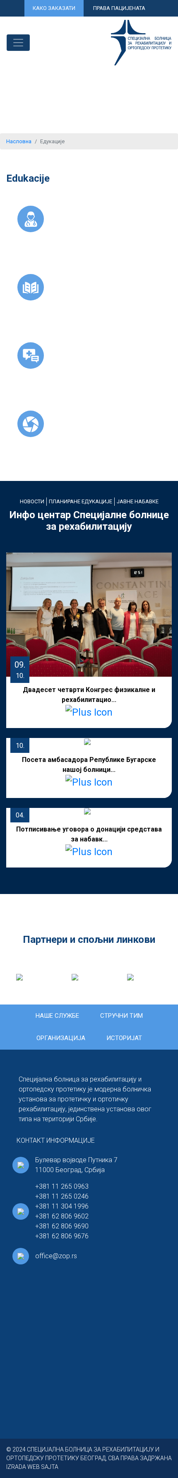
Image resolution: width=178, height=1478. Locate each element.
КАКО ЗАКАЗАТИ (54, 8)
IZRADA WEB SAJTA (32, 1467)
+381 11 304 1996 (62, 1206)
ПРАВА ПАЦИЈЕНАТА (119, 8)
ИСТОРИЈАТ (124, 1038)
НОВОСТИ (32, 501)
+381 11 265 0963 (62, 1186)
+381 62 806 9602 (62, 1216)
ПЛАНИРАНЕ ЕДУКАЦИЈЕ (80, 501)
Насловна (18, 141)
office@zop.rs (56, 1256)
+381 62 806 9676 (62, 1236)
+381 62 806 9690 (62, 1226)
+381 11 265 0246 (62, 1196)
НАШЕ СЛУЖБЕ (57, 1015)
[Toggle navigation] (18, 42)
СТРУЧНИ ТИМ (121, 1015)
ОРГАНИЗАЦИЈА (60, 1038)
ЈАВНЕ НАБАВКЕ (138, 501)
